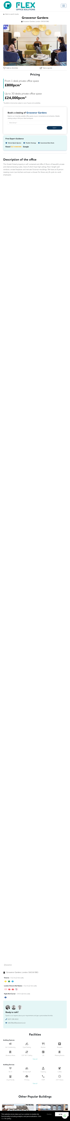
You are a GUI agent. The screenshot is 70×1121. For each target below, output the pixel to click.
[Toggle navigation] (63, 6)
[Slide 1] (31, 63)
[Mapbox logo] (8, 965)
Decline (49, 1114)
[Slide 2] (35, 63)
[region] (35, 574)
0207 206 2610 (13, 1019)
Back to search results (12, 14)
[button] (8, 45)
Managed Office (10, 1107)
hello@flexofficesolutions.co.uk (16, 1023)
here (2, 1118)
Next (54, 128)
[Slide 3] (38, 63)
